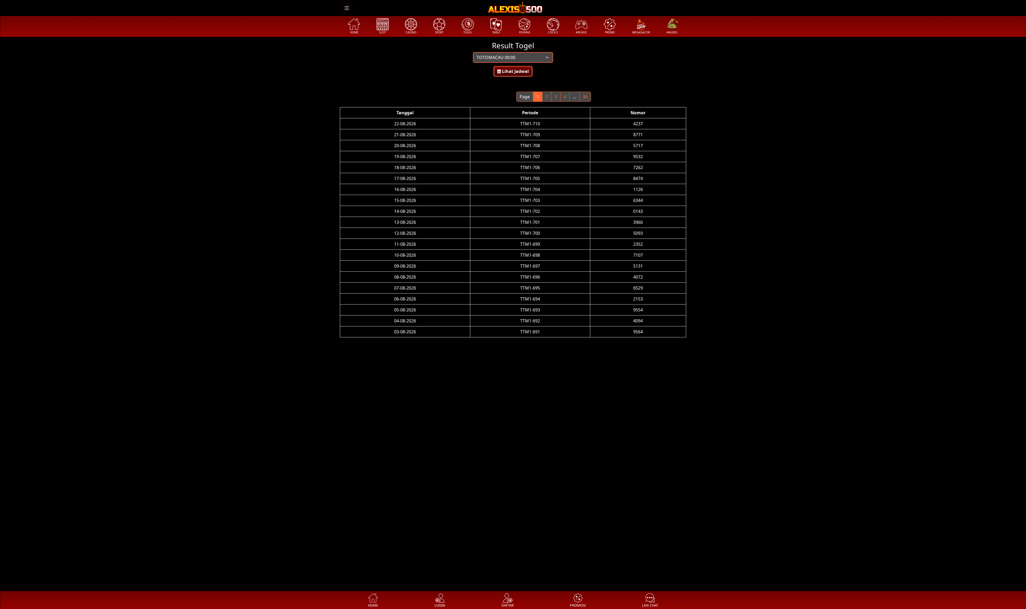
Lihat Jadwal (515, 71)
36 (585, 97)
